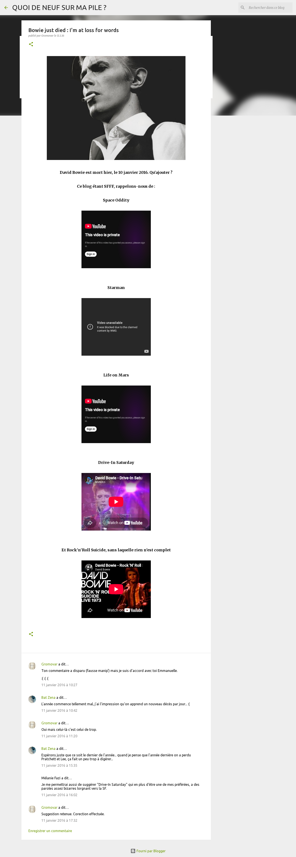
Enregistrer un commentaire (50, 831)
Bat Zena (48, 697)
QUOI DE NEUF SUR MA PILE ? (59, 7)
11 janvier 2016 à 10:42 (59, 710)
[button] (31, 44)
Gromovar (49, 664)
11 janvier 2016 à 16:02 (59, 795)
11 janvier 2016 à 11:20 (59, 736)
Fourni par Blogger (151, 851)
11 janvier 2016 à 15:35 (59, 765)
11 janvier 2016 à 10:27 (59, 685)
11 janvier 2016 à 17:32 (59, 820)
